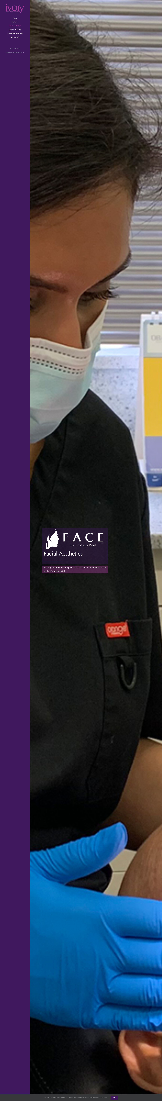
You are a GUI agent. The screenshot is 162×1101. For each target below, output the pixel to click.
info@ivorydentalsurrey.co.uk (15, 52)
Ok (114, 1097)
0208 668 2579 (15, 48)
